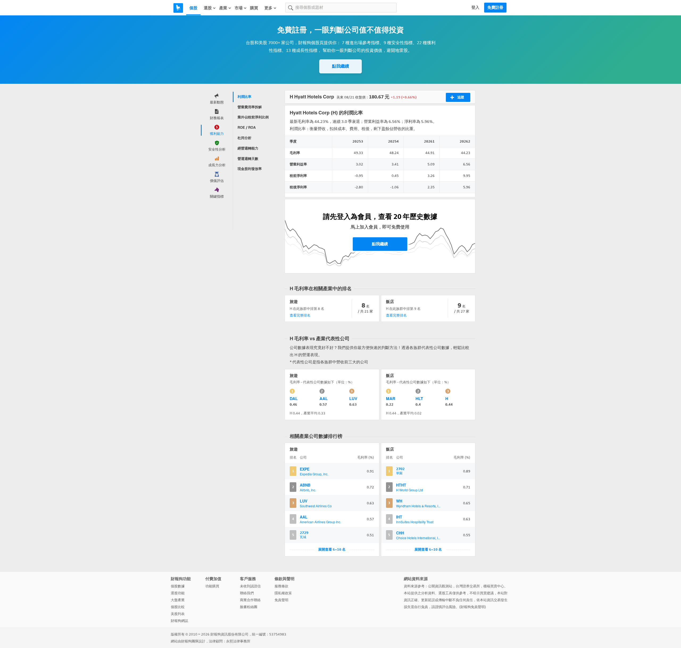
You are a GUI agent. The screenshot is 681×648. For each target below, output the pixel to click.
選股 (208, 8)
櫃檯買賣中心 (493, 586)
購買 (254, 8)
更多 (268, 8)
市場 (239, 8)
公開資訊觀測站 (440, 586)
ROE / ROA (247, 128)
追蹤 (460, 97)
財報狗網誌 (179, 621)
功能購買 (212, 586)
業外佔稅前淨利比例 (253, 117)
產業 (223, 8)
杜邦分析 (244, 138)
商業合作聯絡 (250, 600)
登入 (475, 7)
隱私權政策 (283, 593)
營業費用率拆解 (250, 107)
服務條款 (281, 586)
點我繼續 (340, 66)
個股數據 (178, 586)
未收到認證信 (250, 586)
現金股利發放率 (250, 169)
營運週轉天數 (248, 159)
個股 (193, 8)
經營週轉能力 (248, 148)
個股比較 (178, 607)
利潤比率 (244, 97)
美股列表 (178, 614)
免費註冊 (495, 7)
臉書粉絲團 (248, 607)
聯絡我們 (247, 593)
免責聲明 (281, 600)
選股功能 (178, 593)
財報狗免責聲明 (472, 607)
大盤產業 (178, 600)
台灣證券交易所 (468, 586)
